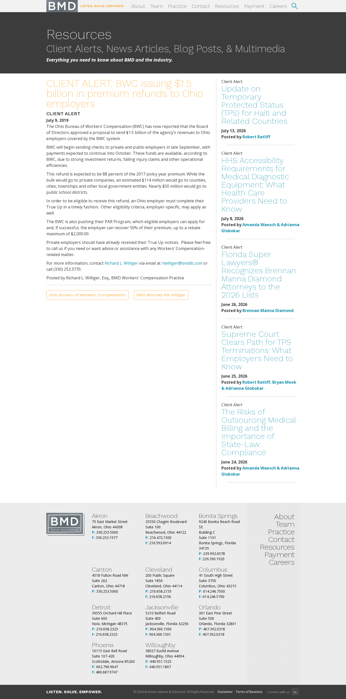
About (138, 6)
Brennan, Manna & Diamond (62, 6)
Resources (227, 6)
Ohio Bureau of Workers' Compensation (87, 295)
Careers (278, 6)
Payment (254, 6)
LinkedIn (295, 692)
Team (156, 6)
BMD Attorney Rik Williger (161, 295)
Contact (201, 6)
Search (295, 6)
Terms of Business (249, 692)
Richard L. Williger (121, 263)
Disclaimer (225, 692)
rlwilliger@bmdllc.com (182, 263)
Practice (177, 6)
